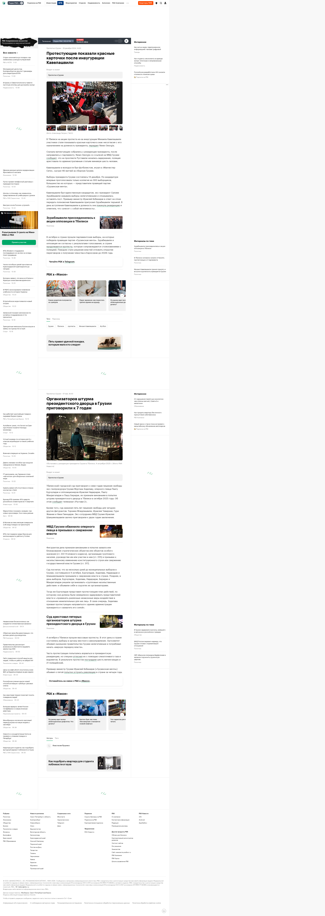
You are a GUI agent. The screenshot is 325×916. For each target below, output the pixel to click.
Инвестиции (7, 504)
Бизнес (5, 826)
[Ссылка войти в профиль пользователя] (165, 3)
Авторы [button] (49, 738)
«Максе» (85, 681)
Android (142, 820)
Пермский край (36, 844)
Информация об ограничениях (15, 902)
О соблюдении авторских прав (42, 902)
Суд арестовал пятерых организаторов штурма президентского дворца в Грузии (71, 620)
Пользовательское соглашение (69, 902)
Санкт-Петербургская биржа (40, 892)
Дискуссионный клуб (10, 626)
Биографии (7, 835)
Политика (6, 76)
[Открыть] (19, 3)
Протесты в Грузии (53, 48)
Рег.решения (116, 846)
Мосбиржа (25, 892)
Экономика (7, 175)
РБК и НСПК (7, 62)
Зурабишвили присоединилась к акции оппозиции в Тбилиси (70, 219)
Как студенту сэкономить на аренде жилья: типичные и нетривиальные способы (148, 60)
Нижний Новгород (37, 841)
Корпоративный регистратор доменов (122, 839)
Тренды (137, 52)
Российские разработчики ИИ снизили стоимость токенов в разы (149, 73)
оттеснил (78, 656)
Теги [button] (48, 318)
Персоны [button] (56, 318)
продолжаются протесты (59, 246)
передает (94, 145)
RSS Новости (89, 832)
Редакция (115, 823)
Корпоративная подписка (94, 823)
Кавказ (32, 859)
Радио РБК (13, 3)
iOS (140, 817)
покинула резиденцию (108, 205)
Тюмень (33, 853)
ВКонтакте (61, 817)
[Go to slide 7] (113, 128)
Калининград (35, 835)
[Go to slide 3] (72, 128)
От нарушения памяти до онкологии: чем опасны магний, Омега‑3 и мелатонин (149, 401)
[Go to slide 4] (82, 128)
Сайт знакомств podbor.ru (121, 852)
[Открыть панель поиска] (160, 3)
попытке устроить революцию (80, 671)
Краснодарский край (37, 838)
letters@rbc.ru (23, 886)
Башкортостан (35, 829)
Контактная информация (120, 820)
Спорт (5, 331)
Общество (7, 294)
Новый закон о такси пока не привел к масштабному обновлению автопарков (149, 425)
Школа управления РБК (120, 861)
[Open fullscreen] (118, 86)
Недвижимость (8, 87)
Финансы (6, 832)
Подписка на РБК (91, 820)
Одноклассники (63, 820)
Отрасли (6, 539)
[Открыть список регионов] (156, 3)
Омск (32, 826)
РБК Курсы (115, 858)
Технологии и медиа (10, 663)
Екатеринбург (35, 820)
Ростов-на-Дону (36, 847)
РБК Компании (8, 638)
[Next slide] (104, 103)
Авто (4, 515)
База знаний (7, 838)
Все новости (9, 53)
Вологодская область (38, 832)
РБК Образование (9, 841)
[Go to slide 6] (103, 128)
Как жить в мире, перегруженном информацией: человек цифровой (147, 48)
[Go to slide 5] (93, 128)
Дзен (59, 826)
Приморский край (36, 868)
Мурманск (34, 865)
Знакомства (116, 849)
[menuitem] (34, 3)
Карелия (33, 862)
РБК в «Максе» (57, 274)
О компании (116, 817)
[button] (156, 3)
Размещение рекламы (120, 826)
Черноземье (34, 856)
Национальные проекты (11, 713)
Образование (8, 700)
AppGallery (143, 823)
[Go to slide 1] (51, 128)
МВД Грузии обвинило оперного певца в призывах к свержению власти (70, 530)
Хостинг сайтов (117, 843)
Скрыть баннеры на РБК (93, 817)
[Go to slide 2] (61, 128)
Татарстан (34, 850)
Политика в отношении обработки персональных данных (107, 902)
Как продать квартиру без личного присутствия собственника (147, 413)
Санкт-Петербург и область (40, 817)
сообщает (51, 157)
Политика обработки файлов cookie (146, 902)
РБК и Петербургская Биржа (13, 418)
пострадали (90, 659)
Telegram (70, 262)
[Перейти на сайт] (19, 43)
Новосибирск (35, 823)
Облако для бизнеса (119, 835)
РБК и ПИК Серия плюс (11, 198)
